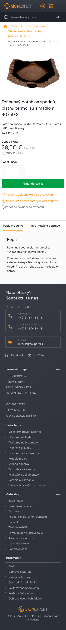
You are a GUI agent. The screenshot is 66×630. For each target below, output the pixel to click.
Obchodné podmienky (22, 582)
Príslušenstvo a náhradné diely (25, 31)
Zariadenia (17, 26)
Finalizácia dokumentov (23, 474)
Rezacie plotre (17, 458)
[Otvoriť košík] (51, 6)
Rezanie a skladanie (21, 480)
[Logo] (18, 6)
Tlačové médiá (17, 527)
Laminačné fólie (18, 543)
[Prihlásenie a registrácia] (42, 6)
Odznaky (14, 511)
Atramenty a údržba (21, 538)
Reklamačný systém (21, 593)
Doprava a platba (19, 572)
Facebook (17, 355)
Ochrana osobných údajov (25, 598)
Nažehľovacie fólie (20, 506)
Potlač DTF (15, 522)
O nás (12, 566)
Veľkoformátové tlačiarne (24, 432)
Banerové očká (17, 549)
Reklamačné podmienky (23, 588)
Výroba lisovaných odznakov (26, 485)
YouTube (38, 355)
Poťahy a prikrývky (18, 36)
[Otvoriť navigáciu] (59, 6)
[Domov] (5, 26)
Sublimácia (15, 500)
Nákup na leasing (19, 577)
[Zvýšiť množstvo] (21, 171)
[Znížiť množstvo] (4, 171)
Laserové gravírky (19, 448)
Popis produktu (13, 225)
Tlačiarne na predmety (23, 442)
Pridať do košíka (33, 183)
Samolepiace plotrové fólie (25, 533)
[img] (33, 75)
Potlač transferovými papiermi (28, 516)
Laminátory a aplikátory (23, 453)
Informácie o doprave (45, 225)
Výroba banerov (18, 464)
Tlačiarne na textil (20, 437)
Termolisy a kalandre (39, 26)
